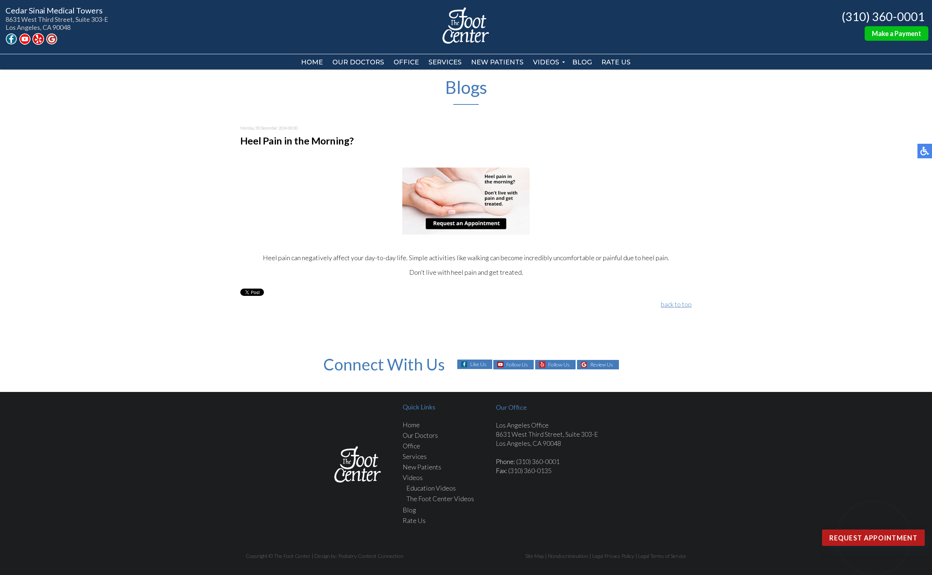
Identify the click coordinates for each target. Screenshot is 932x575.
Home (312, 62)
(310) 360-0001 (883, 16)
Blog (582, 62)
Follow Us (517, 364)
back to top (676, 304)
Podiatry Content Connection (370, 556)
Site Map (534, 556)
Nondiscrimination (568, 556)
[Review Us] (52, 42)
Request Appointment (873, 538)
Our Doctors (358, 62)
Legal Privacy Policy (613, 556)
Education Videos (431, 488)
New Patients (497, 62)
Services (445, 62)
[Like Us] (11, 42)
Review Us (601, 364)
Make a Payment (896, 33)
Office (406, 62)
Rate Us (616, 62)
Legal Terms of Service (662, 556)
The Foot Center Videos (440, 499)
